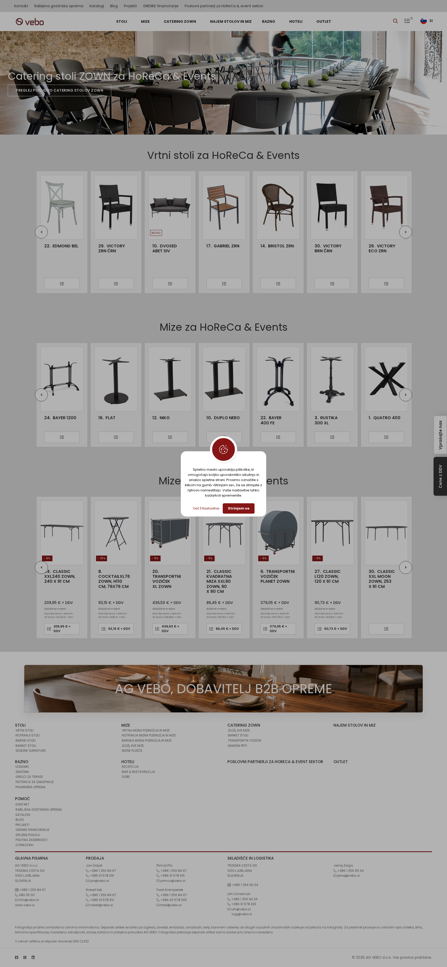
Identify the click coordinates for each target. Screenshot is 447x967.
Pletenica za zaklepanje (35, 782)
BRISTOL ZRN (223, 245)
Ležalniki (22, 766)
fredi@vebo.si (171, 905)
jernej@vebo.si (348, 875)
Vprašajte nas (440, 434)
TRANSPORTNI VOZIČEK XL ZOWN (112, 579)
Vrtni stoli (24, 730)
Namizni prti (237, 745)
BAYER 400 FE (216, 420)
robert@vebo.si (101, 905)
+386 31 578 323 (243, 904)
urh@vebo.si (240, 909)
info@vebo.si (28, 900)
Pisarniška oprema (31, 787)
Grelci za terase (29, 776)
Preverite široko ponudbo (44, 90)
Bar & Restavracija (138, 772)
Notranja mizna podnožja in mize (149, 735)
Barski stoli (25, 740)
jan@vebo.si (99, 881)
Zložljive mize (133, 745)
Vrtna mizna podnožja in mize (146, 730)
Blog (114, 6)
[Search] (396, 21)
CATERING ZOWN (180, 21)
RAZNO (269, 21)
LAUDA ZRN (383, 245)
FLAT (52, 417)
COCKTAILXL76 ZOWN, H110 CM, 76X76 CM (60, 579)
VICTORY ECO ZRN (328, 248)
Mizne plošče (132, 750)
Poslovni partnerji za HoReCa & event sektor (224, 6)
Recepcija (130, 766)
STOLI (122, 21)
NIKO (107, 417)
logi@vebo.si (242, 914)
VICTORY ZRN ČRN (57, 248)
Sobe (126, 776)
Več (196, 508)
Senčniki (22, 772)
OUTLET (323, 21)
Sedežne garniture (31, 750)
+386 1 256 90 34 (244, 885)
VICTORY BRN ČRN (273, 248)
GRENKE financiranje (160, 6)
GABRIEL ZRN (168, 245)
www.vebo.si (25, 905)
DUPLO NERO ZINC (379, 420)
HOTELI (296, 21)
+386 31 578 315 (172, 875)
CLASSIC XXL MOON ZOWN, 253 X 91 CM (328, 579)
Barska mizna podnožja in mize (147, 740)
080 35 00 (26, 895)
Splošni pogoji (28, 835)
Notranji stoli (28, 735)
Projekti (130, 6)
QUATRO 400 (330, 417)
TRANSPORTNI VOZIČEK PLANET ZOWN (223, 576)
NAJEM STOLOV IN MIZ (231, 21)
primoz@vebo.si (172, 881)
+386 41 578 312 (101, 900)
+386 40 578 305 (173, 900)
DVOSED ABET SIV (110, 248)
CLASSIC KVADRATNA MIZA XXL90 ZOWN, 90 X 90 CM (165, 581)
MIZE (146, 21)
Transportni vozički (244, 740)
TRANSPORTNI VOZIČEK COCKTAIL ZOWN (383, 581)
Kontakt (21, 6)
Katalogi (97, 6)
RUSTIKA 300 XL (272, 420)
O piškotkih (24, 845)
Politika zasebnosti (31, 840)
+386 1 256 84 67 (32, 890)
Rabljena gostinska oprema (58, 6)
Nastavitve (210, 508)
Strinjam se (238, 508)
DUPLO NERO (169, 417)
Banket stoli (26, 745)
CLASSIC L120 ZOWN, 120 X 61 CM (273, 576)
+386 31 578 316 (101, 875)
